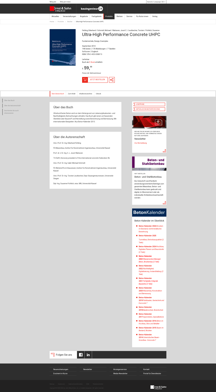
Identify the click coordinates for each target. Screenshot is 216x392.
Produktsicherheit (98, 384)
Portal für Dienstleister (152, 373)
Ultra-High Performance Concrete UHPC (90, 21)
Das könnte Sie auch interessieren (11, 112)
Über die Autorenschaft (12, 105)
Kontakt (146, 369)
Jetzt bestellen (97, 79)
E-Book (92, 62)
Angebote (84, 16)
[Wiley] (53, 2)
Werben (119, 16)
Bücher (69, 21)
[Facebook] (80, 354)
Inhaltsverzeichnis (85, 94)
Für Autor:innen (142, 16)
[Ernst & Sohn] (63, 9)
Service (129, 16)
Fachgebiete (97, 16)
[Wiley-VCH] (65, 2)
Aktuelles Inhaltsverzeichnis (148, 109)
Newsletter (87, 369)
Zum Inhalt (71, 94)
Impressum (61, 384)
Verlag (154, 16)
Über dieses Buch (58, 94)
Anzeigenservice (120, 369)
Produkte (109, 16)
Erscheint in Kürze (60, 373)
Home (52, 21)
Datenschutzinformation (75, 384)
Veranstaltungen (69, 16)
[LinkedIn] (88, 354)
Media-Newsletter (120, 373)
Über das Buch (9, 100)
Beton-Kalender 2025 (148, 236)
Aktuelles (55, 16)
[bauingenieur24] (91, 9)
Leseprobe (140, 104)
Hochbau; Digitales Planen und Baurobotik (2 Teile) (151, 249)
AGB (87, 384)
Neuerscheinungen (60, 369)
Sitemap (52, 384)
